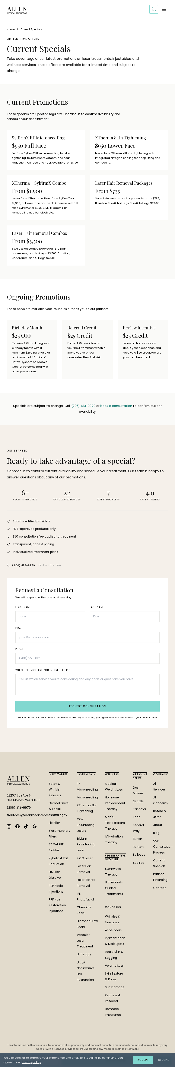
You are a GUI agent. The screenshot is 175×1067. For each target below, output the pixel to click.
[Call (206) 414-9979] (153, 9)
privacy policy (31, 1062)
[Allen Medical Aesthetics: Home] (17, 9)
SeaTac (138, 863)
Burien (137, 839)
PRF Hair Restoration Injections (57, 905)
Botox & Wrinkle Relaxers (55, 789)
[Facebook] (17, 826)
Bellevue (139, 854)
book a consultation (116, 405)
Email (19, 628)
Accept (143, 1060)
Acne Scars (113, 930)
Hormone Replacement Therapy (115, 803)
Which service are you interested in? (42, 670)
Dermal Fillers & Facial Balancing (59, 809)
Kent (136, 817)
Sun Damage (114, 987)
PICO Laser (85, 858)
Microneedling (87, 797)
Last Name (97, 607)
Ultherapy (84, 954)
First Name (23, 607)
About (157, 825)
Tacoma (139, 809)
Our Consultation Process (162, 846)
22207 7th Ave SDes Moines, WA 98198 (23, 797)
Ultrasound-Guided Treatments (114, 888)
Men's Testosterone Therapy (115, 823)
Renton (138, 847)
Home (11, 29)
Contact (159, 888)
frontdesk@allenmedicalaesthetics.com (24, 815)
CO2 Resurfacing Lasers (86, 825)
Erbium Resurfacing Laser (86, 844)
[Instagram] (9, 826)
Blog (156, 833)
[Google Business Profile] (34, 826)
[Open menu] (164, 9)
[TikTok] (26, 826)
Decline (163, 1060)
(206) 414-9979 (83, 405)
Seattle (138, 801)
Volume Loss (114, 965)
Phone (19, 649)
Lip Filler (54, 823)
